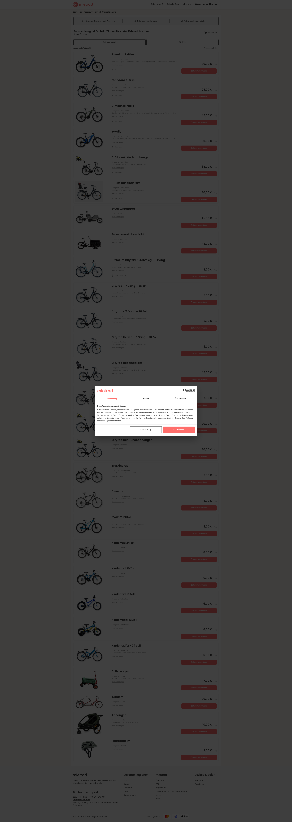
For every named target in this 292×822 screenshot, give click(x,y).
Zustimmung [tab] (112, 398)
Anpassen (144, 430)
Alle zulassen (178, 430)
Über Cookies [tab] (180, 398)
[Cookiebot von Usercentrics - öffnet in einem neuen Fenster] (185, 390)
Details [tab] (146, 398)
